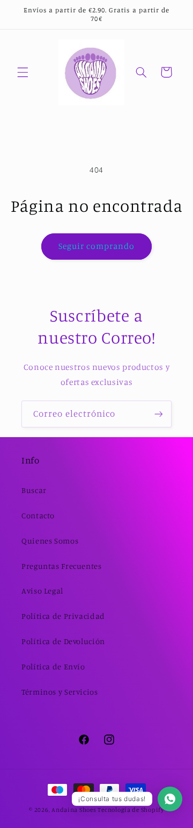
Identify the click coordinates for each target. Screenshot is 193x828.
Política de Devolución (63, 641)
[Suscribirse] (158, 414)
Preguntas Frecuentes (61, 565)
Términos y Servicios (59, 691)
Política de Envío (53, 666)
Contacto (38, 515)
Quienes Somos (49, 540)
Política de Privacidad (63, 615)
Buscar (34, 490)
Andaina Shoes (73, 809)
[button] (22, 72)
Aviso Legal (42, 590)
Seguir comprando (96, 246)
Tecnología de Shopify (131, 809)
